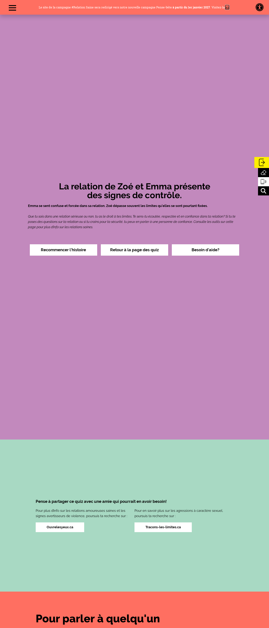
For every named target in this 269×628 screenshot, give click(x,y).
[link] (259, 7)
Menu (12, 8)
